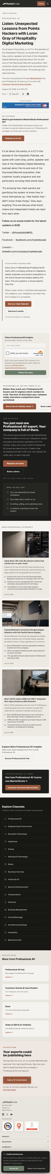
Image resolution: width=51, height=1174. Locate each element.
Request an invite (13, 138)
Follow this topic (25, 372)
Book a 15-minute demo (17, 1080)
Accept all (13, 1168)
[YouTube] (11, 1114)
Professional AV (11, 18)
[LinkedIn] (3, 1114)
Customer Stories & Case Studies (16, 84)
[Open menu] (47, 3)
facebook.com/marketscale (31, 239)
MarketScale (35, 78)
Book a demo (13, 471)
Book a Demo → (7, 1110)
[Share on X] (23, 94)
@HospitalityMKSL (22, 232)
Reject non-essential (36, 1168)
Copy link (15, 94)
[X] (7, 1114)
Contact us (5, 1108)
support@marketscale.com (15, 368)
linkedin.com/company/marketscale (22, 251)
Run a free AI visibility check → (19, 406)
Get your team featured (18, 304)
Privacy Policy (17, 1163)
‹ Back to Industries (9, 13)
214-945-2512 (17, 365)
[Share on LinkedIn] (28, 94)
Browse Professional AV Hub (17, 758)
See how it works (16, 311)
